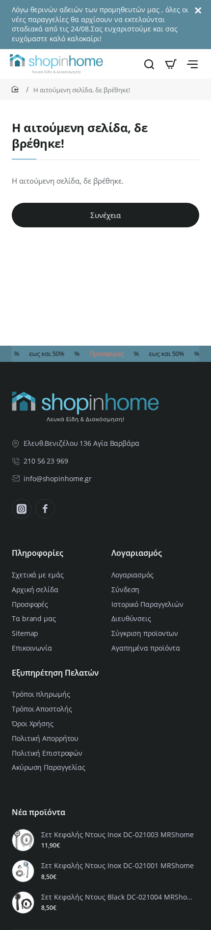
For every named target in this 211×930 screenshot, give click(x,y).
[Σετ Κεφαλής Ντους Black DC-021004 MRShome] (23, 902)
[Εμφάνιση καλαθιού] (171, 64)
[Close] (198, 11)
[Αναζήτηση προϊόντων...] (149, 64)
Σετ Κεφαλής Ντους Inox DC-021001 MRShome (117, 865)
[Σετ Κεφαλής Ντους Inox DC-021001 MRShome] (23, 871)
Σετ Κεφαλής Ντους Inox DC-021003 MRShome (117, 834)
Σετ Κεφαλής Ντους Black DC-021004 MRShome (118, 897)
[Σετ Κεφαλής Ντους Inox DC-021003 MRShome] (23, 840)
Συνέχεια (105, 215)
